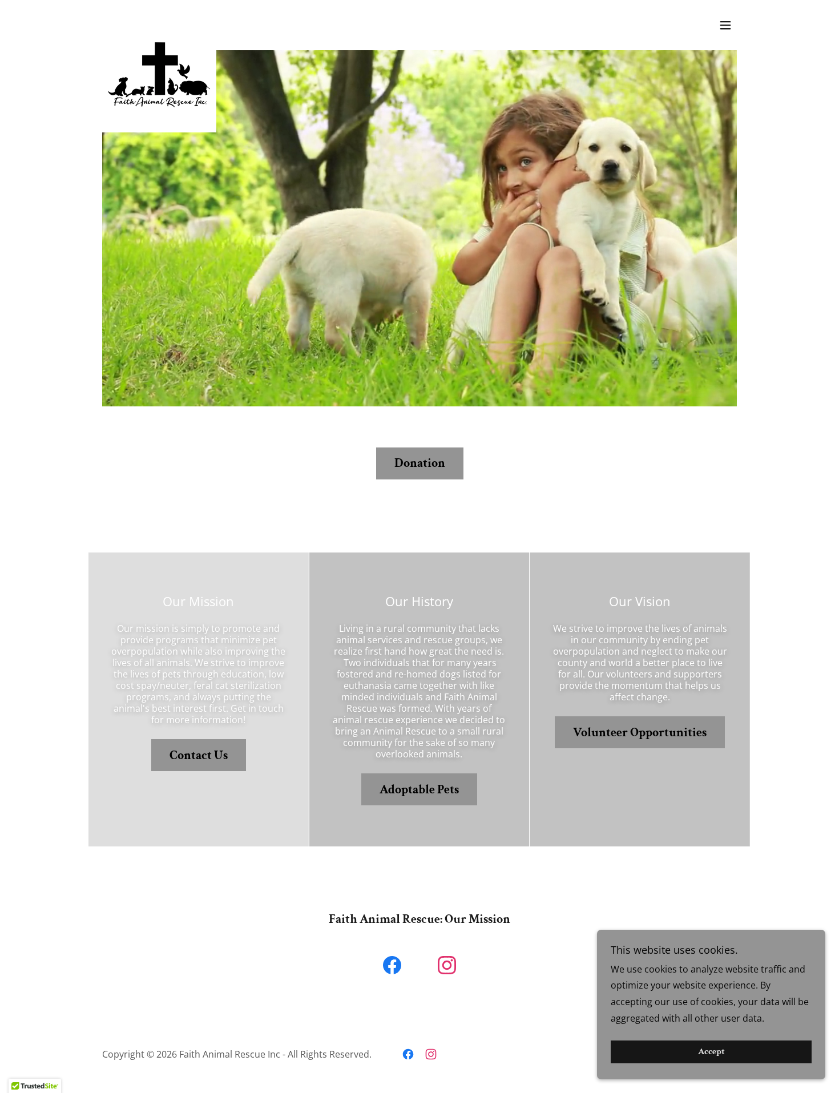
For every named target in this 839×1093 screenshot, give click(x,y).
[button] (725, 25)
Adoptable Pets (419, 789)
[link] (159, 22)
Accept (711, 1052)
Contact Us (199, 755)
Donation (419, 463)
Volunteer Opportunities (640, 732)
